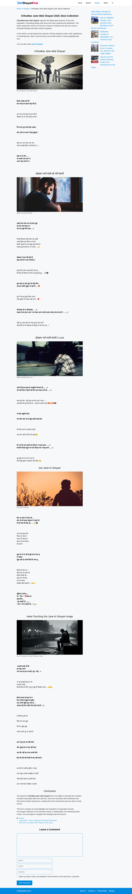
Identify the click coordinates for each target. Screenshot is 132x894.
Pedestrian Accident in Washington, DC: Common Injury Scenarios (102, 37)
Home (80, 3)
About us (83, 891)
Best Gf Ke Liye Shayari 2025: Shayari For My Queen (36, 822)
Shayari (97, 3)
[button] (112, 3)
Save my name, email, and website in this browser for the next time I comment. (49, 877)
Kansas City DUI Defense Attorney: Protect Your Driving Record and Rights (103, 62)
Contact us (91, 891)
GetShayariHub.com (23, 891)
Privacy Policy (102, 891)
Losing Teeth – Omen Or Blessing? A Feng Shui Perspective (38, 820)
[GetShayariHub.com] (28, 3)
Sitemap (111, 891)
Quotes (88, 3)
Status (106, 3)
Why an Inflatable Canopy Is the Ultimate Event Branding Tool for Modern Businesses (102, 23)
